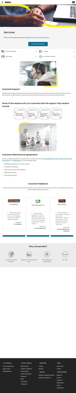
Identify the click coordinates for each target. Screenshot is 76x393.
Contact (59, 369)
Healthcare (23, 376)
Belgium (59, 375)
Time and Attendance (8, 366)
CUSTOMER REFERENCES (38, 44)
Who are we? (60, 366)
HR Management (7, 371)
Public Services (25, 371)
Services (41, 369)
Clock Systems (6, 160)
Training (41, 366)
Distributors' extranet (44, 377)
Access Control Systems (65, 159)
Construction (24, 384)
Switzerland (60, 388)
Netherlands (60, 383)
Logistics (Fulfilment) (26, 369)
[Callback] (73, 2)
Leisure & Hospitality (26, 374)
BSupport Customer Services (46, 375)
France (58, 377)
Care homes (24, 381)
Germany (59, 380)
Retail (22, 379)
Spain (58, 385)
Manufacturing (24, 366)
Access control (6, 369)
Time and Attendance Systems (51, 159)
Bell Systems (17, 160)
